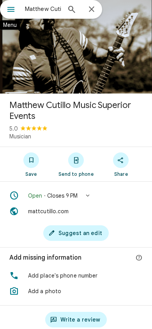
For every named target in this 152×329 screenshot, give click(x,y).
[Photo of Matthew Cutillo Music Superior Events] (76, 47)
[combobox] (43, 9)
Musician (20, 136)
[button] (76, 195)
